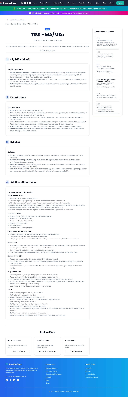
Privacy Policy (90, 374)
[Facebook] (22, 3)
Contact (88, 371)
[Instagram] (25, 3)
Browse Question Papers (47, 351)
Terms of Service (91, 377)
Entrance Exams (59, 3)
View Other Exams (19, 351)
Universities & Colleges (54, 374)
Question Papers (51, 368)
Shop (104, 3)
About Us (88, 368)
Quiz (97, 3)
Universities (72, 3)
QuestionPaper (45, 3)
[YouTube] (30, 3)
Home (34, 3)
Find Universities (76, 351)
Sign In (111, 3)
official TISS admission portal (26, 198)
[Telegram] (27, 3)
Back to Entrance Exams (17, 20)
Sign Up (120, 3)
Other (24, 24)
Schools (82, 3)
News (90, 3)
